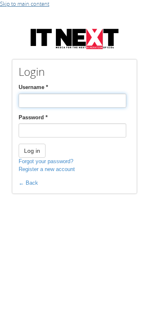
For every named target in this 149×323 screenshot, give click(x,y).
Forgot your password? (46, 161)
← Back (28, 183)
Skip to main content (24, 3)
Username (33, 87)
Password (33, 117)
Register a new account (47, 169)
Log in (32, 150)
